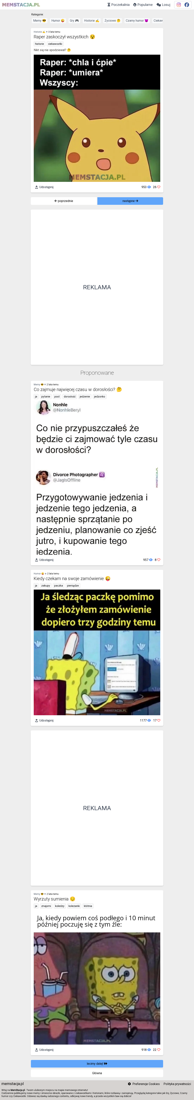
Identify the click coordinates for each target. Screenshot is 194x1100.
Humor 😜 (58, 20)
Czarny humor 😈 (137, 20)
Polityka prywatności (177, 1084)
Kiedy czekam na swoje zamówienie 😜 (72, 578)
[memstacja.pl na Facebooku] (187, 5)
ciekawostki (55, 43)
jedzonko (99, 396)
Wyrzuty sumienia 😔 (54, 899)
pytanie (45, 396)
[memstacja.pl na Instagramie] (179, 5)
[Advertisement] (97, 287)
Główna (97, 1073)
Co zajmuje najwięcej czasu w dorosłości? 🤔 (78, 389)
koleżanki (74, 906)
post (57, 396)
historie (39, 43)
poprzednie (65, 201)
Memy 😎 (39, 20)
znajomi (46, 906)
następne (129, 201)
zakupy (45, 585)
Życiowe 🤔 (112, 20)
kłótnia (88, 906)
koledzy (59, 906)
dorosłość (70, 396)
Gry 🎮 (74, 20)
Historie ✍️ (91, 20)
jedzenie (85, 396)
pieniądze (73, 585)
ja (36, 396)
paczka (58, 585)
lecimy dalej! (95, 1063)
